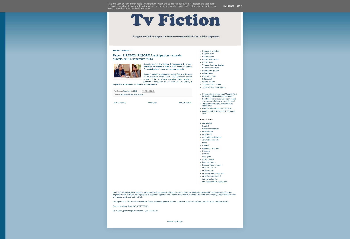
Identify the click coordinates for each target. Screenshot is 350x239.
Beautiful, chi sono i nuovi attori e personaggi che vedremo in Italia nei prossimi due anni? (219, 100)
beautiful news (207, 132)
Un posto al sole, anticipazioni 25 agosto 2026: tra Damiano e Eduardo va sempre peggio (219, 95)
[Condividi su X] (148, 91)
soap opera (206, 157)
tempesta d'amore (209, 162)
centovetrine (207, 134)
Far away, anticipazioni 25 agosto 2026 (216, 108)
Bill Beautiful (207, 79)
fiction (131, 94)
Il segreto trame (208, 54)
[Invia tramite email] (143, 91)
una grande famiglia (209, 179)
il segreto (205, 145)
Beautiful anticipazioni (210, 71)
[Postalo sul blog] (145, 91)
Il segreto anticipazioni (210, 51)
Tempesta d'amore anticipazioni (214, 87)
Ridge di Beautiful (209, 76)
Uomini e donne (208, 57)
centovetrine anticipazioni (211, 137)
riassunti (205, 154)
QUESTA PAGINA (151, 211)
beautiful (205, 126)
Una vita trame (207, 62)
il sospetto (206, 151)
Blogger (179, 221)
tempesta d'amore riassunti (212, 165)
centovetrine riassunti (210, 140)
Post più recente (119, 103)
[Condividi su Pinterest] (153, 91)
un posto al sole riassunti (211, 176)
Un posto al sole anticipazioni (213, 65)
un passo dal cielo (209, 168)
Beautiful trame (208, 73)
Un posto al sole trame (210, 68)
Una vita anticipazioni (210, 59)
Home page (152, 103)
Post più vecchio (185, 103)
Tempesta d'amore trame (211, 85)
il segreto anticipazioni (210, 148)
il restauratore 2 (139, 94)
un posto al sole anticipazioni (213, 173)
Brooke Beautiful (208, 82)
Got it (240, 6)
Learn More (228, 6)
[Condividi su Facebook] (150, 91)
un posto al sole (208, 171)
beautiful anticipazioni (210, 129)
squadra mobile (208, 159)
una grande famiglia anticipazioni (214, 182)
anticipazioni (124, 94)
